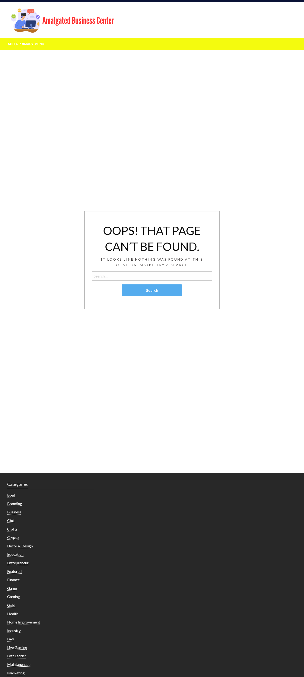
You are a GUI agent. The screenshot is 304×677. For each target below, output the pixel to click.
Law (10, 639)
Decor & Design (20, 546)
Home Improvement (23, 622)
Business (14, 512)
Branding (14, 503)
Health (12, 613)
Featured (14, 571)
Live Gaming (17, 647)
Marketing (16, 673)
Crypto (13, 537)
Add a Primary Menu (26, 44)
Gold (11, 605)
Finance (13, 579)
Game (12, 588)
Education (15, 554)
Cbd (10, 520)
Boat (11, 495)
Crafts (12, 529)
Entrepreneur (17, 562)
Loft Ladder (16, 655)
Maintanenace (18, 664)
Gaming (13, 596)
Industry (14, 630)
